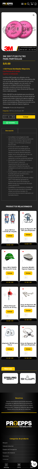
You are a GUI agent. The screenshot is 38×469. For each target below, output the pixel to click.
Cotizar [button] (9, 236)
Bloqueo (5, 443)
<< (30, 49)
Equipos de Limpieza (9, 453)
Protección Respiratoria (17, 107)
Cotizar (25, 117)
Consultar (12, 122)
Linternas (5, 459)
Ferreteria (6, 456)
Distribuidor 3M (19, 111)
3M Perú (11, 111)
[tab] (9, 130)
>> (33, 49)
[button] (33, 15)
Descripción (9, 131)
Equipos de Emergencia (10, 449)
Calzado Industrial (8, 446)
